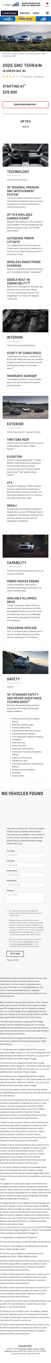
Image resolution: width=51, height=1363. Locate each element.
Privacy (35, 1349)
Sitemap (29, 1349)
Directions (25, 13)
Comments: (10, 891)
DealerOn (23, 1349)
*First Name (11, 851)
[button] (9, 13)
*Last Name (10, 861)
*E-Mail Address (12, 871)
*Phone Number (12, 881)
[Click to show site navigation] (47, 13)
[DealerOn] (25, 1346)
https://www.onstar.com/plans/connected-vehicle (21, 1227)
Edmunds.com (38, 76)
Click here (40, 1055)
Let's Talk (15, 953)
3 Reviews (28, 76)
